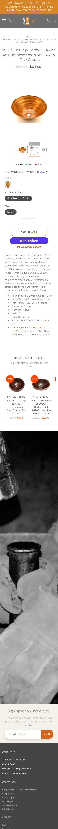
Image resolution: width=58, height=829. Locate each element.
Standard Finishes (10, 805)
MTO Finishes (8, 809)
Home (29, 37)
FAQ (4, 825)
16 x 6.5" (10, 212)
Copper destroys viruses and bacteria (19, 789)
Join (47, 734)
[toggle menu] (3, 20)
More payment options (29, 247)
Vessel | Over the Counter (18, 198)
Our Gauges (7, 801)
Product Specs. (9, 797)
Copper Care (8, 793)
